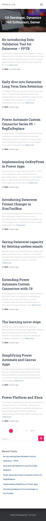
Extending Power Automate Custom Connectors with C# (17, 284)
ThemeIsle (31, 515)
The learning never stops (21, 322)
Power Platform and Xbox (22, 397)
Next (32, 431)
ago (14, 69)
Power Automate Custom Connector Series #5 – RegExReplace (21, 124)
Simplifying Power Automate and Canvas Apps (19, 359)
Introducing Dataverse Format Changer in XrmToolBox (19, 204)
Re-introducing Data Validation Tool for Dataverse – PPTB (18, 44)
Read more (13, 65)
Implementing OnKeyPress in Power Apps (20, 484)
